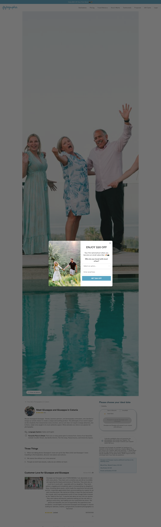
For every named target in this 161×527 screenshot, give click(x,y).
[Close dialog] (110, 243)
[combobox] (96, 266)
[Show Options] (109, 266)
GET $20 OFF (96, 278)
